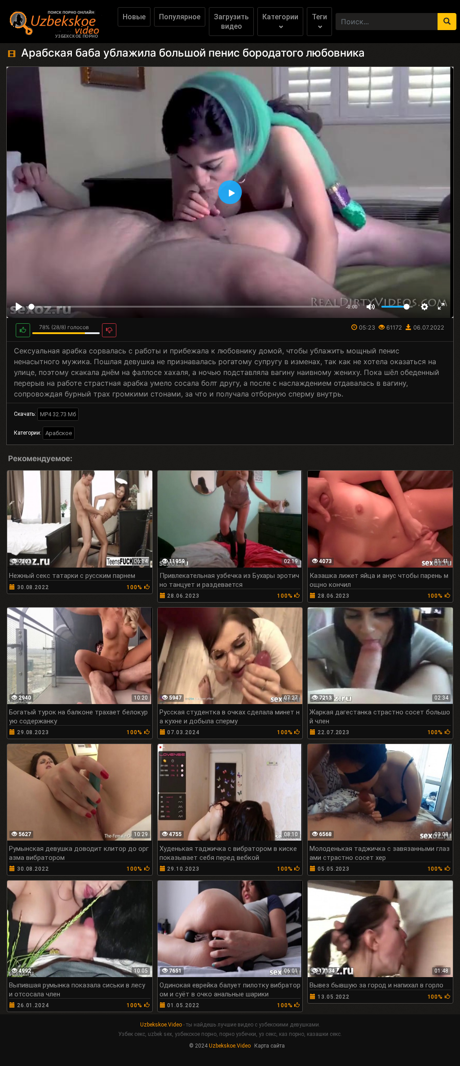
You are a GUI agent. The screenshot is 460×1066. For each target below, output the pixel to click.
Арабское (58, 433)
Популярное (179, 17)
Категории (280, 17)
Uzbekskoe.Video (161, 1025)
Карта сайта (269, 1046)
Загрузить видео (231, 22)
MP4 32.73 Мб (58, 414)
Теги (319, 17)
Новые (134, 17)
